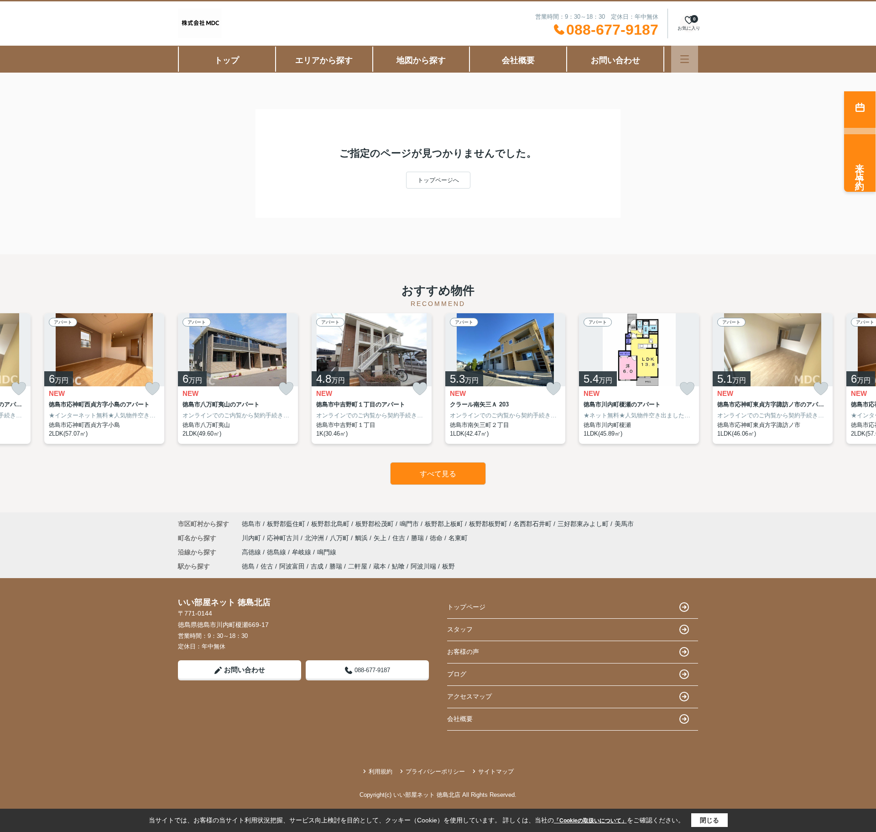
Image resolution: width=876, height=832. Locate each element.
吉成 (317, 566)
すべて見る (438, 474)
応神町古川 (284, 538)
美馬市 (624, 523)
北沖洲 (315, 538)
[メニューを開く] (685, 59)
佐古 (267, 566)
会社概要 (518, 60)
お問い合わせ (615, 60)
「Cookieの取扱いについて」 (590, 820)
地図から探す (421, 60)
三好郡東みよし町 (583, 523)
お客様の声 (463, 651)
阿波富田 (292, 566)
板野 (448, 566)
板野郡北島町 (330, 523)
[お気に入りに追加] (18, 389)
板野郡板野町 (488, 523)
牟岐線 (302, 552)
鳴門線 (326, 552)
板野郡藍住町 (286, 523)
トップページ (466, 607)
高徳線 (252, 552)
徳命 (437, 538)
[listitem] (238, 378)
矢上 (381, 538)
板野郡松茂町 (374, 523)
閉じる (709, 820)
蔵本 (379, 566)
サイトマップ (496, 771)
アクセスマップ (469, 696)
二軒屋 (357, 566)
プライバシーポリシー (435, 771)
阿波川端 (423, 566)
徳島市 (251, 523)
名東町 (458, 538)
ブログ (456, 674)
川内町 (252, 538)
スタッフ (460, 629)
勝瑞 (418, 538)
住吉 (399, 538)
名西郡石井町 (532, 523)
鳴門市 (409, 523)
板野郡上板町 (444, 523)
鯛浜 (362, 538)
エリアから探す (324, 60)
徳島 (248, 566)
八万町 (340, 538)
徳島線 (277, 552)
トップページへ (438, 180)
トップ (226, 60)
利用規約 (380, 771)
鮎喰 (398, 566)
